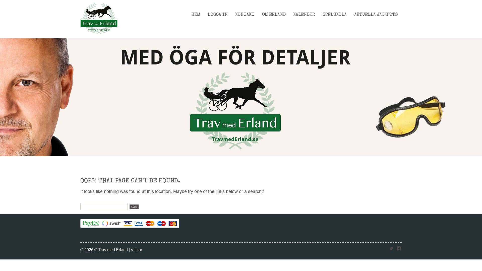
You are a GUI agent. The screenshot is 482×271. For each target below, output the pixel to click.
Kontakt (245, 15)
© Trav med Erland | (112, 249)
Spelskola (335, 15)
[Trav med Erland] (98, 35)
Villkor (136, 249)
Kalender (304, 15)
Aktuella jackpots (376, 15)
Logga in (218, 15)
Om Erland (274, 15)
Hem (195, 15)
